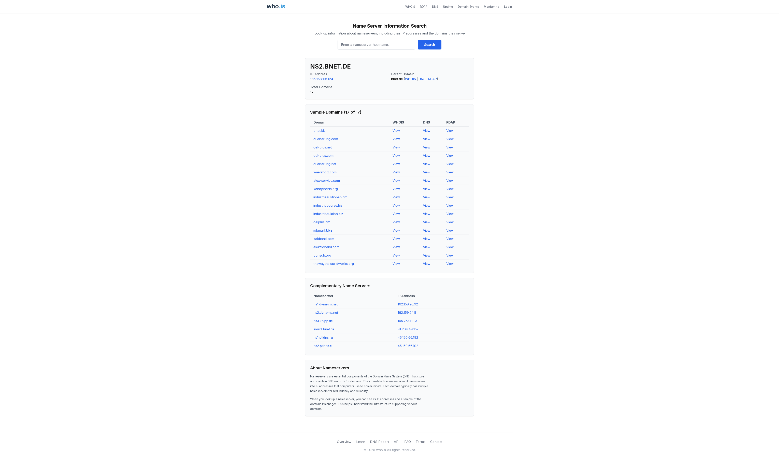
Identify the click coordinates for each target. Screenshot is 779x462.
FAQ (407, 442)
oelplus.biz (321, 222)
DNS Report (379, 442)
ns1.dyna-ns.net (325, 304)
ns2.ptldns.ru (323, 346)
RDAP (423, 6)
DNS (435, 6)
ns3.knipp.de (323, 321)
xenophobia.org (325, 189)
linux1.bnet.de (323, 329)
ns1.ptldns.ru (323, 337)
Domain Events (468, 6)
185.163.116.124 (321, 79)
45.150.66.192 (408, 337)
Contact (436, 442)
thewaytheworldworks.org (333, 264)
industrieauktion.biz (328, 214)
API (396, 442)
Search (429, 45)
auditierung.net (324, 164)
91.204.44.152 (408, 329)
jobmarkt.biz (322, 230)
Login (508, 6)
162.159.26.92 (408, 304)
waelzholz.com (325, 172)
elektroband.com (326, 247)
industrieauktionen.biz (330, 197)
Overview (344, 442)
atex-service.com (326, 180)
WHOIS (410, 6)
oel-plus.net (322, 147)
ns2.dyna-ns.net (325, 313)
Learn (360, 442)
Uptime (448, 6)
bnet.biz (319, 131)
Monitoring (491, 6)
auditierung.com (325, 139)
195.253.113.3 (407, 321)
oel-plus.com (323, 156)
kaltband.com (323, 239)
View (396, 131)
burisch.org (322, 255)
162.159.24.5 (407, 313)
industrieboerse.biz (327, 205)
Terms (420, 442)
